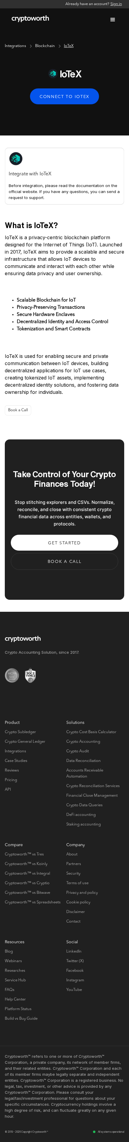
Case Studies (16, 761)
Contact (73, 921)
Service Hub (15, 980)
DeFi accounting (81, 815)
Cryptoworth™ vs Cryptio (27, 883)
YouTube (74, 990)
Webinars (13, 961)
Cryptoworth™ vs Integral (27, 874)
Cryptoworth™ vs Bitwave (27, 893)
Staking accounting (83, 824)
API (8, 790)
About (71, 854)
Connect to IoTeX (64, 97)
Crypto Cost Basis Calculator (91, 732)
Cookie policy (78, 902)
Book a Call (18, 410)
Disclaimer (75, 912)
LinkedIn (74, 951)
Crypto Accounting (83, 742)
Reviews (12, 770)
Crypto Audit (77, 751)
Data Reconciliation (83, 761)
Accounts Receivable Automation (84, 773)
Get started (64, 543)
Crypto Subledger (20, 732)
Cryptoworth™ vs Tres (24, 854)
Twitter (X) (75, 961)
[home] (28, 19)
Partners (73, 864)
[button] (113, 20)
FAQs (9, 990)
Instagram (75, 980)
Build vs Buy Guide (21, 1019)
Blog (9, 951)
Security (73, 874)
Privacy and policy (82, 893)
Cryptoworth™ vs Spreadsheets (33, 902)
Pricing (11, 780)
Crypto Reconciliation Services (93, 786)
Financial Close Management (92, 796)
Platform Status (18, 1009)
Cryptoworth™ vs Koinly (26, 864)
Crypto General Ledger (25, 742)
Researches (15, 971)
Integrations (15, 46)
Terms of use (77, 883)
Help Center (15, 999)
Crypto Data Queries (84, 805)
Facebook (75, 971)
